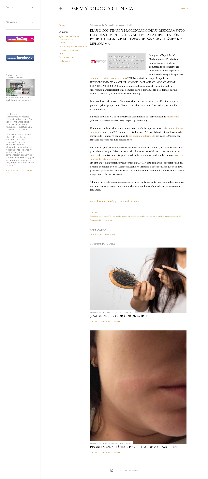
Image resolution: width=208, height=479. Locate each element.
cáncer (62, 42)
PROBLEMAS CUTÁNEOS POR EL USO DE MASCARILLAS (133, 447)
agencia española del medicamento (69, 37)
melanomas (173, 116)
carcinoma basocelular (70, 50)
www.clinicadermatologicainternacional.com (114, 201)
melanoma (64, 61)
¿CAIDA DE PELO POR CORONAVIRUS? (120, 316)
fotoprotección (66, 57)
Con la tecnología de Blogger (126, 470)
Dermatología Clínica (101, 8)
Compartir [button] (64, 25)
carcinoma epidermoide (142, 135)
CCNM (62, 53)
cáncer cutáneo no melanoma (109, 78)
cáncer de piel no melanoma (73, 46)
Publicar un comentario (102, 234)
